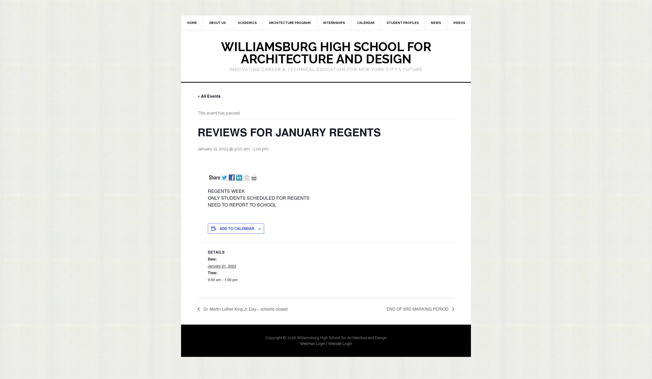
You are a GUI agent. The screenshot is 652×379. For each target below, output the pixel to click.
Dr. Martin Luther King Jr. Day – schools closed (245, 309)
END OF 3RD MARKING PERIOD (418, 309)
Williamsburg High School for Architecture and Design (326, 53)
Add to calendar (237, 228)
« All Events (209, 96)
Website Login (340, 344)
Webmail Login (312, 344)
